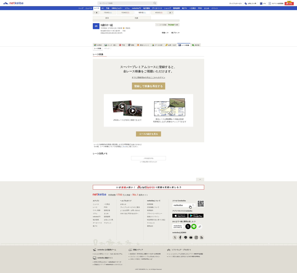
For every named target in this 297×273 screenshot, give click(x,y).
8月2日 (158, 12)
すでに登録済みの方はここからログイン (148, 77)
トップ (80, 8)
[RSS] (201, 237)
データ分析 (158, 45)
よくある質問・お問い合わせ (130, 210)
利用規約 (150, 210)
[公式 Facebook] (180, 237)
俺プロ (184, 8)
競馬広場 (107, 210)
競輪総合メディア (108, 264)
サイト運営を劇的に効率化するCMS (184, 256)
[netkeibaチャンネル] (190, 237)
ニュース (89, 8)
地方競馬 (146, 8)
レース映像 (185, 45)
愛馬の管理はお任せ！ (107, 262)
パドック (107, 48)
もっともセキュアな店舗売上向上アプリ (185, 254)
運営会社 (150, 226)
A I (103, 8)
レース (96, 8)
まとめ (206, 8)
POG (200, 8)
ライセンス (151, 223)
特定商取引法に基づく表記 (156, 220)
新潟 (107, 18)
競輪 (290, 3)
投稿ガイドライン (153, 216)
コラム (127, 8)
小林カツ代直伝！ (141, 259)
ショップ (167, 8)
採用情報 (150, 204)
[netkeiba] (13, 3)
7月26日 (125, 12)
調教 (132, 45)
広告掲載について (153, 207)
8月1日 (142, 12)
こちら (123, 146)
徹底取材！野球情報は (145, 254)
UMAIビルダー (117, 8)
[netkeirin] (148, 187)
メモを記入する (148, 158)
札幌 (136, 18)
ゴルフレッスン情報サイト (145, 256)
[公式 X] (174, 237)
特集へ (164, 33)
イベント (214, 8)
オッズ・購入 (111, 45)
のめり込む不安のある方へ (129, 213)
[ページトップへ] (200, 179)
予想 (107, 8)
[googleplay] (196, 217)
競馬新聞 (176, 8)
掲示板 (197, 45)
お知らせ (123, 204)
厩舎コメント (144, 45)
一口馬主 (192, 8)
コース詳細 (162, 25)
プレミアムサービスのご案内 (130, 207)
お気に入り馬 (108, 220)
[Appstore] (180, 217)
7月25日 (108, 12)
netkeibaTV (136, 8)
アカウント (107, 223)
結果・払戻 (172, 45)
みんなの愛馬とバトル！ (108, 254)
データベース (157, 8)
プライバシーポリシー (154, 213)
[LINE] (185, 237)
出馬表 (99, 45)
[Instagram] (196, 237)
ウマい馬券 (96, 210)
